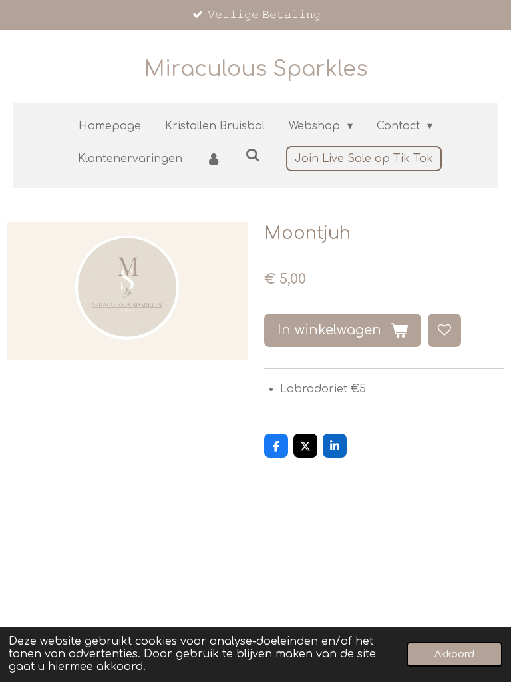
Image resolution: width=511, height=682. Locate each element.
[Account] (214, 159)
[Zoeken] (253, 155)
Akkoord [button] (454, 654)
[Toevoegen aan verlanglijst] (444, 330)
